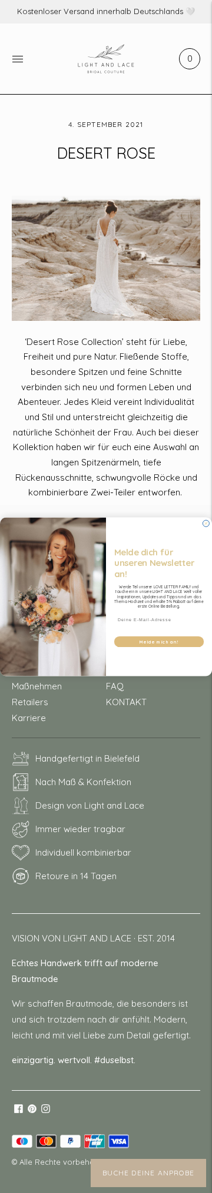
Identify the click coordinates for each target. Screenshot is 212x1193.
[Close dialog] (206, 523)
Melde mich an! (159, 641)
